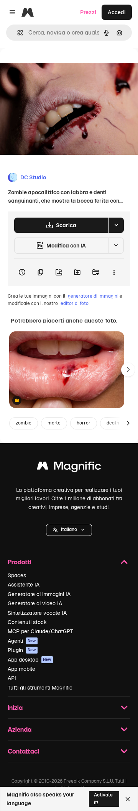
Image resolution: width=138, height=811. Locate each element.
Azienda (19, 729)
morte (54, 423)
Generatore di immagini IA (39, 594)
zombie (23, 423)
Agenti (22, 640)
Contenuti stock (27, 622)
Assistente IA (23, 584)
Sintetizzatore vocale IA (37, 612)
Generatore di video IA (35, 603)
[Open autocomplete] (17, 33)
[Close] (127, 799)
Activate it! (103, 798)
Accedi (117, 12)
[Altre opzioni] (114, 272)
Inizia (15, 707)
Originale (50, 65)
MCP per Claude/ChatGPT (40, 631)
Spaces (17, 575)
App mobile (21, 668)
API (12, 678)
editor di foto (75, 303)
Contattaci (23, 751)
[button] (69, 530)
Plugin (22, 650)
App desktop (29, 659)
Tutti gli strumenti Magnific (40, 687)
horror (83, 423)
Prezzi (88, 12)
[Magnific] (69, 467)
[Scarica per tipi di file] (116, 225)
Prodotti (19, 562)
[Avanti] (128, 369)
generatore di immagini (93, 296)
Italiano (69, 529)
